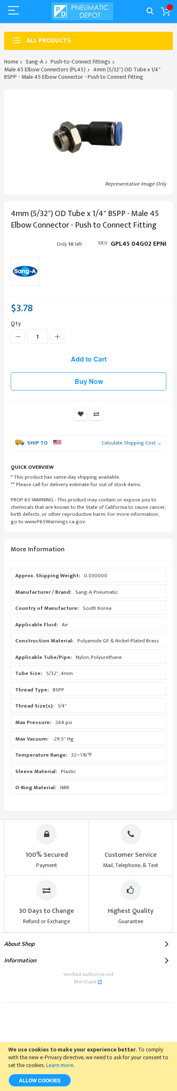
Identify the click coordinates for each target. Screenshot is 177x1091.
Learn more (59, 1065)
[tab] (88, 549)
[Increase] (57, 336)
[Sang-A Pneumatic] (25, 271)
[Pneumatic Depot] (82, 11)
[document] (88, 1066)
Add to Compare (96, 414)
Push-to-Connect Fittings (80, 61)
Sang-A (34, 61)
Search (150, 11)
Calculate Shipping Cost (129, 443)
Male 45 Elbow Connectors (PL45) (45, 69)
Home (11, 61)
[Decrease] (18, 336)
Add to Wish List (81, 414)
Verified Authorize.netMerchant (88, 978)
